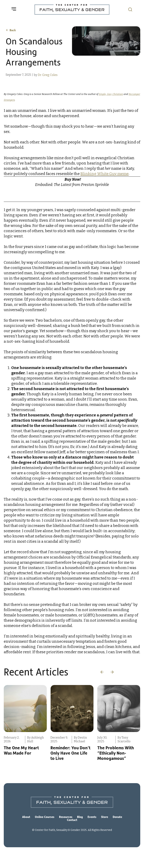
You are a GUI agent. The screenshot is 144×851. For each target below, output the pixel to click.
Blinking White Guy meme (104, 173)
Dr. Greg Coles (48, 75)
